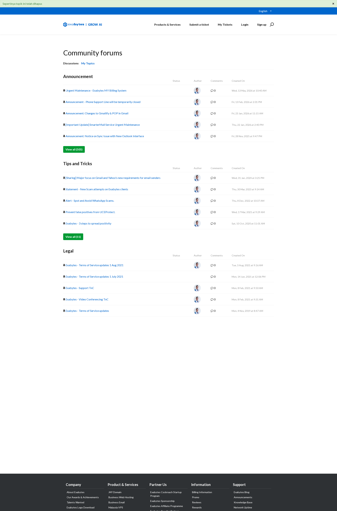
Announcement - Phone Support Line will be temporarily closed (102, 101)
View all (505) (73, 149)
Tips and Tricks (77, 163)
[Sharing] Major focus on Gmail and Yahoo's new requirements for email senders (112, 177)
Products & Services (167, 24)
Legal (68, 250)
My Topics (88, 63)
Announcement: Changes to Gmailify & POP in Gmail (96, 113)
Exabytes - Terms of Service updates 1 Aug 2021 (94, 265)
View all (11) (73, 236)
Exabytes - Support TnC (79, 288)
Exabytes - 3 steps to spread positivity (88, 223)
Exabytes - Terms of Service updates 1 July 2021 (94, 276)
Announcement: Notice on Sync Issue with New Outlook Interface (104, 136)
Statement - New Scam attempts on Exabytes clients (96, 189)
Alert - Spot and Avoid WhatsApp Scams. (89, 200)
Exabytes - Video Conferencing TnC (86, 299)
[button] (271, 24)
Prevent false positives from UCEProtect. (90, 212)
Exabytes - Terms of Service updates (87, 310)
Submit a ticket (199, 24)
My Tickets (225, 24)
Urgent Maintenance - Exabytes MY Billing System (95, 90)
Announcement (78, 76)
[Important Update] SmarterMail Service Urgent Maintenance (102, 124)
